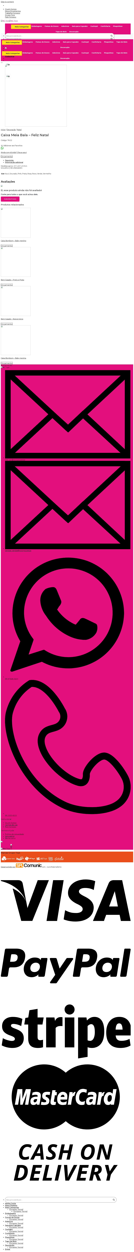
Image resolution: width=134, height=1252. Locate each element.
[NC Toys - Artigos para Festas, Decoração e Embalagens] (9, 21)
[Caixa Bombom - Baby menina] (16, 354)
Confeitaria (9, 1233)
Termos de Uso (11, 825)
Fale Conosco (10, 17)
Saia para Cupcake (13, 1225)
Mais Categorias (12, 1207)
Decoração (11, 130)
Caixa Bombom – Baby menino (13, 241)
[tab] (68, 160)
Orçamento (6, 156)
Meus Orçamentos (13, 11)
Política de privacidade (14, 834)
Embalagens (10, 1213)
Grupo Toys (10, 15)
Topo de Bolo (11, 1241)
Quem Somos (10, 9)
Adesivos (9, 1221)
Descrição (9, 160)
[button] (11, 146)
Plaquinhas (9, 1237)
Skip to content (7, 2)
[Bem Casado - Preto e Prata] (16, 276)
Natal (19, 130)
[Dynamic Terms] (16, 1209)
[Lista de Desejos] (2, 62)
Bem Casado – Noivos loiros (12, 319)
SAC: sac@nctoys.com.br (15, 460)
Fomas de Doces (12, 1217)
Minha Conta (10, 1203)
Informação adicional (14, 162)
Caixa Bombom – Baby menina (13, 358)
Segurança (9, 836)
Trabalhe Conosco (12, 13)
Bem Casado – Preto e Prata (12, 280)
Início (3, 130)
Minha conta (10, 838)
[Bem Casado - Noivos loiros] (16, 315)
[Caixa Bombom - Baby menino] (16, 237)
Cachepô (9, 1229)
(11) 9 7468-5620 (11, 679)
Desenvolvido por (8, 867)
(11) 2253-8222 (11, 816)
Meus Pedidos (11, 1205)
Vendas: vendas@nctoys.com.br (18, 551)
